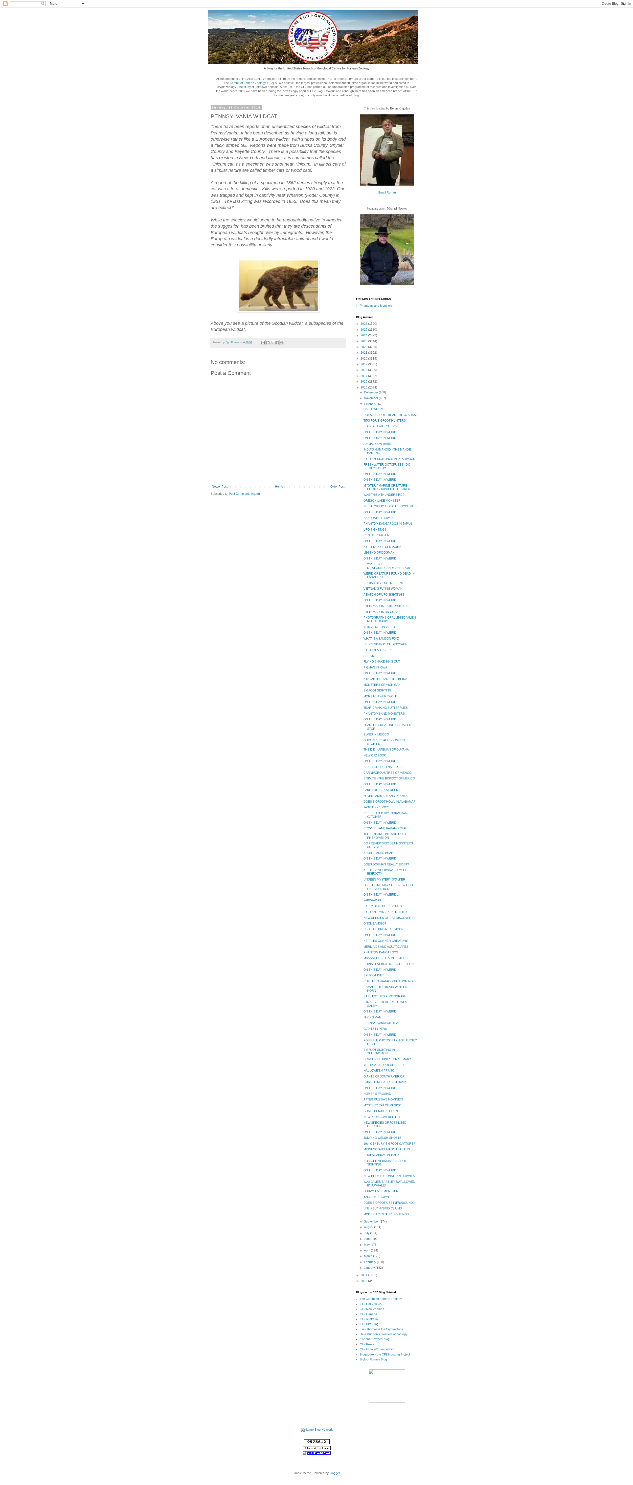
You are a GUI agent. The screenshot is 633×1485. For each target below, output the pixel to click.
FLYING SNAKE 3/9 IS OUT (381, 661)
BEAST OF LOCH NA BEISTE (383, 767)
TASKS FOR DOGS (376, 807)
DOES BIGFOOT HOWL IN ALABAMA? (389, 801)
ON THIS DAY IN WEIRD (379, 432)
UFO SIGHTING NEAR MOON (383, 929)
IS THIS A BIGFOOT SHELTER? (384, 1065)
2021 (364, 352)
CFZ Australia (369, 1319)
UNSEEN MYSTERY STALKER (384, 879)
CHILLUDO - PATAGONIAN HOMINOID (389, 981)
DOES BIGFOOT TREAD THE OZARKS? (390, 415)
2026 (364, 323)
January (370, 1268)
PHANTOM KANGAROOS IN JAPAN (387, 523)
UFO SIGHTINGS (374, 529)
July (367, 1233)
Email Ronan (387, 192)
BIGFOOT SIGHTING (377, 690)
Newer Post (219, 486)
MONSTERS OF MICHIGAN (382, 685)
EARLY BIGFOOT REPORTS (382, 906)
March (368, 1256)
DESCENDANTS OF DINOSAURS (386, 644)
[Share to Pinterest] (281, 342)
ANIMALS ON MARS (377, 444)
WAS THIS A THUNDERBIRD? (383, 494)
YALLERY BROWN (376, 1197)
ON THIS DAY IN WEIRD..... (381, 894)
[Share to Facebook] (277, 342)
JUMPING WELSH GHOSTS (382, 1138)
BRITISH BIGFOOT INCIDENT (383, 583)
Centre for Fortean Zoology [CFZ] (252, 83)
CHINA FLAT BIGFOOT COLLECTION (388, 964)
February (370, 1262)
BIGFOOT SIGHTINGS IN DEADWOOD (389, 459)
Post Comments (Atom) (244, 493)
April (367, 1250)
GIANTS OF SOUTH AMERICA (383, 1076)
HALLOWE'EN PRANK (378, 1070)
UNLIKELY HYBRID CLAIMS (382, 1208)
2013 (364, 1281)
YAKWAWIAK (372, 900)
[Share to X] (272, 342)
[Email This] (263, 342)
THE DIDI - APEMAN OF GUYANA (386, 749)
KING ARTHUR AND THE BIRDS (385, 679)
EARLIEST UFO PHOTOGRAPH (385, 996)
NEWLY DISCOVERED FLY (381, 1117)
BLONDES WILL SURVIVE (381, 426)
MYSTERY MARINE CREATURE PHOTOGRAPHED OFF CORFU (386, 487)
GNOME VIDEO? (374, 923)
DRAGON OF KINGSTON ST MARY (387, 1059)
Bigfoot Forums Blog (373, 1359)
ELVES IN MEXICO (376, 734)
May (367, 1245)
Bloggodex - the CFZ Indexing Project (385, 1354)
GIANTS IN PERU (375, 1029)
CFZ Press (367, 1344)
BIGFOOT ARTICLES (377, 650)
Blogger (334, 1473)
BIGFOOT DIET (373, 975)
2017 (364, 376)
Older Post (337, 486)
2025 (364, 329)
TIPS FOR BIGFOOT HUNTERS (384, 420)
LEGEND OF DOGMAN (379, 552)
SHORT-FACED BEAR (378, 853)
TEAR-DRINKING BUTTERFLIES (385, 708)
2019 (364, 364)
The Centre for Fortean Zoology (381, 1299)
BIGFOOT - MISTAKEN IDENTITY (385, 912)
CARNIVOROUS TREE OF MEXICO (387, 773)
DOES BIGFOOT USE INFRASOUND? (389, 1203)
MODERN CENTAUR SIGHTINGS (386, 1214)
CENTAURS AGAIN (376, 535)
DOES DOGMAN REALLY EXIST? (386, 864)
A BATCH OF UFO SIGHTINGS (383, 594)
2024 (364, 335)
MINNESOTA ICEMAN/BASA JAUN (386, 1149)
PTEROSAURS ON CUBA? (381, 612)
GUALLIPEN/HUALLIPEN (380, 1111)
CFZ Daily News (371, 1304)
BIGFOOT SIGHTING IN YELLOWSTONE (379, 1051)
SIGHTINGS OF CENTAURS (382, 547)
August (369, 1227)
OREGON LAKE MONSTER (382, 500)
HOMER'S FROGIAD (377, 1094)
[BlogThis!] (267, 342)
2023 (364, 341)
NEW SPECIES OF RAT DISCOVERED (389, 918)
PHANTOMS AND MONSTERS (384, 713)
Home (279, 486)
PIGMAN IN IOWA (375, 667)
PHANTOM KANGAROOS (380, 952)
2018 (364, 370)
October (369, 404)
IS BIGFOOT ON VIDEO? (380, 627)
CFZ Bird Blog (369, 1324)
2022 (364, 347)
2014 (364, 1275)
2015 (364, 387)
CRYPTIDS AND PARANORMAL (385, 828)
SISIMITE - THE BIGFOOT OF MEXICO (389, 778)
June (367, 1239)
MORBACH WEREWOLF (380, 696)
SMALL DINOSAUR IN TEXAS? (384, 1082)
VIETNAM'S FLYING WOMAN (383, 588)
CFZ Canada (368, 1314)
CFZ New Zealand (372, 1309)
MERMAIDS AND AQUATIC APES (385, 946)
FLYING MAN (372, 1017)
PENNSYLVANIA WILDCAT (381, 1023)
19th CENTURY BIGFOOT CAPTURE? (389, 1143)
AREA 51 (369, 656)
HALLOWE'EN (373, 409)
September (372, 1221)
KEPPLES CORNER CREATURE (385, 941)
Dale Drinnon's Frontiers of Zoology (383, 1334)
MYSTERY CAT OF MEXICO (382, 1105)
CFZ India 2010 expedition (377, 1349)
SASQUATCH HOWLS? (379, 518)
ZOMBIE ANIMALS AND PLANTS (385, 796)
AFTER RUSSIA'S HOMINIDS (383, 1099)
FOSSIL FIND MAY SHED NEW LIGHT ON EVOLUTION (389, 886)
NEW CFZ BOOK (374, 755)
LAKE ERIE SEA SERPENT (381, 790)
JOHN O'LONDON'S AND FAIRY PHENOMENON (385, 835)
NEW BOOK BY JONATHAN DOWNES (389, 1176)
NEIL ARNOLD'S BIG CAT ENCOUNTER (390, 506)
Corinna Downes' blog (375, 1339)
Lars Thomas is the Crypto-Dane (381, 1329)
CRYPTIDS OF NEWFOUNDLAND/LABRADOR (386, 565)
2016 (364, 381)
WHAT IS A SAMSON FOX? (381, 638)
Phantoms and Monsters (376, 305)
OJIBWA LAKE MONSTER (380, 1191)
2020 (364, 358)
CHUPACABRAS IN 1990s (381, 1155)
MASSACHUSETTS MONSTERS (385, 958)
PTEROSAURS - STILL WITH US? (386, 606)
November (371, 398)
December (371, 392)
